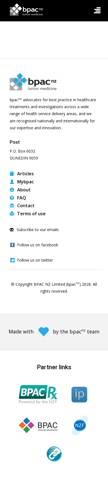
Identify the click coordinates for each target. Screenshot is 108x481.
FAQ (21, 198)
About (23, 190)
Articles (25, 174)
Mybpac (25, 182)
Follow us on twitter (35, 260)
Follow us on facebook (37, 244)
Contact (25, 205)
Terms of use (31, 214)
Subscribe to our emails (37, 229)
